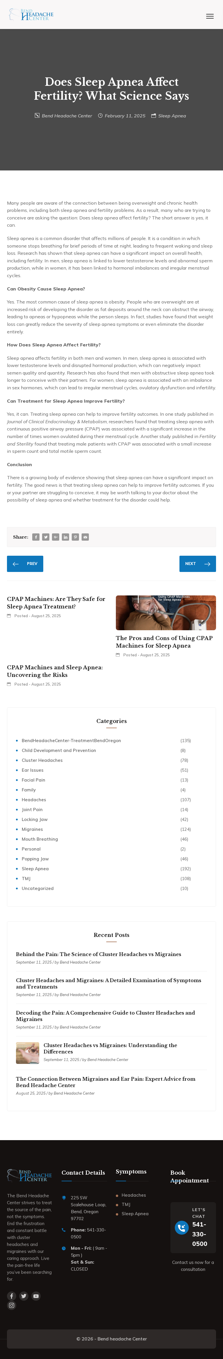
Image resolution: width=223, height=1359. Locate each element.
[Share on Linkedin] (65, 537)
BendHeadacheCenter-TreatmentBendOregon (71, 740)
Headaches (34, 799)
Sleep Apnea (172, 116)
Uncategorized (38, 888)
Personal (31, 849)
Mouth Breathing (40, 839)
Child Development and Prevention (59, 750)
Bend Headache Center (67, 116)
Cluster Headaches (42, 760)
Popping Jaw (35, 859)
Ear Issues (33, 770)
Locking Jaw (35, 819)
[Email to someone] (85, 537)
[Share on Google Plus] (55, 537)
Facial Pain (33, 780)
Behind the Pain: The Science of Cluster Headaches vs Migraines (98, 954)
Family (29, 790)
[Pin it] (75, 537)
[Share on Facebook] (36, 537)
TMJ (26, 878)
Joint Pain (32, 809)
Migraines (32, 829)
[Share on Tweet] (46, 537)
